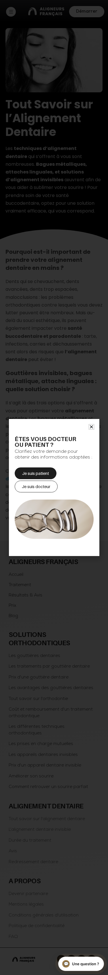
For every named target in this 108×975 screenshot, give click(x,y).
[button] (91, 427)
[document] (54, 487)
